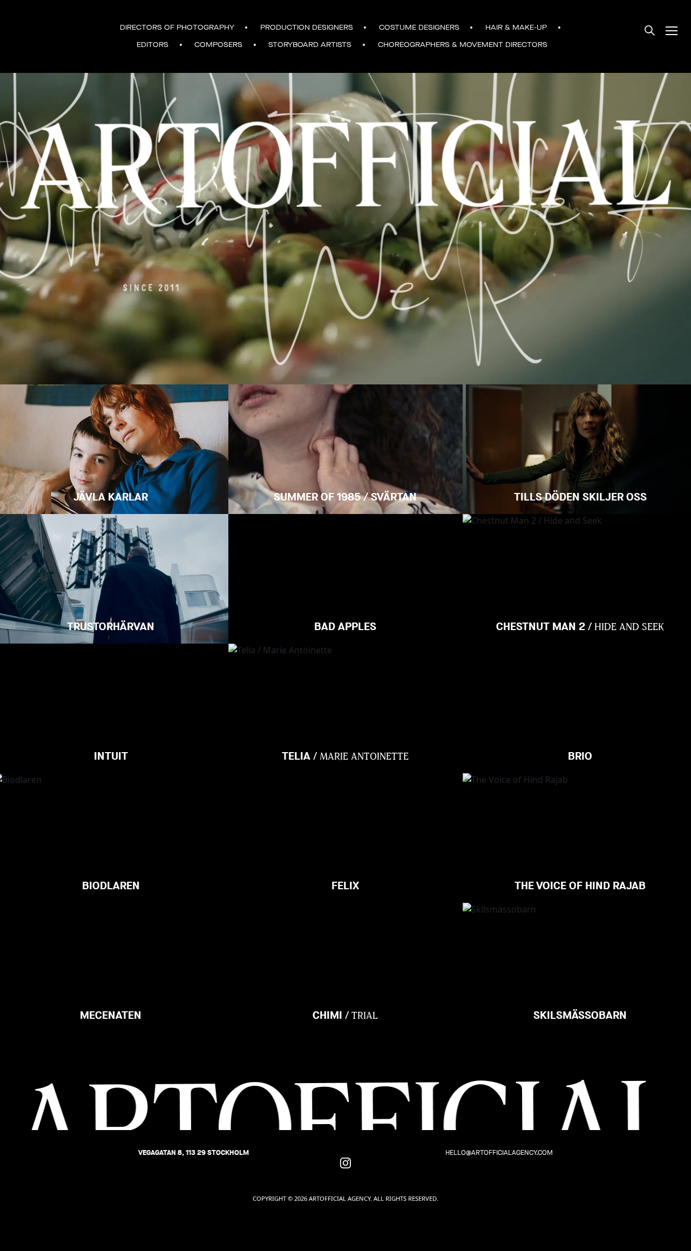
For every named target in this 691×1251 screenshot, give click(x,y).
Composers (218, 45)
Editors (152, 45)
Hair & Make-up (516, 28)
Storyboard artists (309, 45)
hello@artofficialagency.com (499, 1152)
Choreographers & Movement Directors (462, 45)
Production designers (306, 28)
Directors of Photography (177, 28)
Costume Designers (419, 28)
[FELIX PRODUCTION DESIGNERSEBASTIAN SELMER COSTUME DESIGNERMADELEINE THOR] (345, 813)
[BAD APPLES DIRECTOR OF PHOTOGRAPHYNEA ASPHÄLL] (345, 554)
